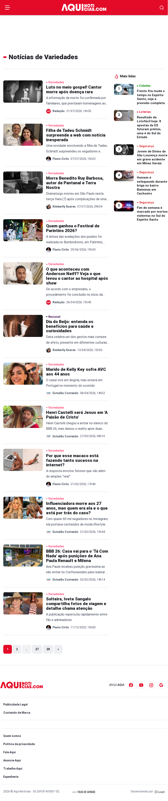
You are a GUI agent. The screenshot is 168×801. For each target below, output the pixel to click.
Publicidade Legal (15, 704)
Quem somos (12, 736)
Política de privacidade (19, 744)
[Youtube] (141, 685)
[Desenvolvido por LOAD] (159, 791)
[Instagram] (151, 685)
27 (37, 649)
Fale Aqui (9, 752)
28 (48, 649)
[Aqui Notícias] (83, 7)
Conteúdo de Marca (16, 712)
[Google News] (161, 685)
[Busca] (162, 7)
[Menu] (7, 7)
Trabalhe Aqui (12, 768)
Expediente (10, 776)
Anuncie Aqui (12, 760)
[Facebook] (130, 685)
